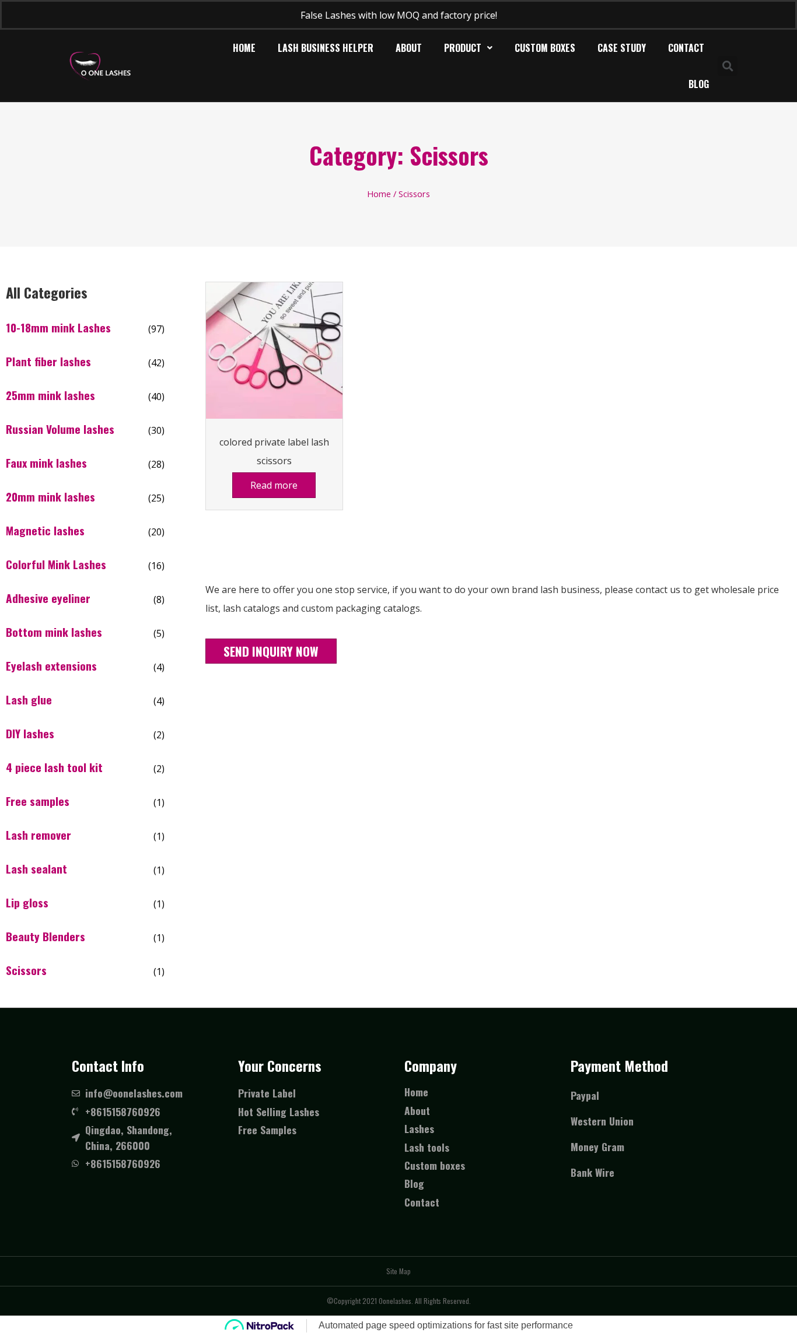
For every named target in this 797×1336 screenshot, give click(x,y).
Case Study (621, 48)
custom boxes (545, 48)
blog (698, 84)
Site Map (398, 1271)
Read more (274, 485)
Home (244, 48)
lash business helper (325, 48)
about (409, 48)
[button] (271, 651)
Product (462, 48)
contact (686, 48)
